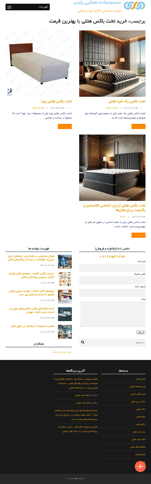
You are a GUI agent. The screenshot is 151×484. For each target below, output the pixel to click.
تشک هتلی (140, 409)
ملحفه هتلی (140, 455)
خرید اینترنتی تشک (62, 352)
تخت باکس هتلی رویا (56, 102)
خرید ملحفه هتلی (76, 388)
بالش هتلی (140, 379)
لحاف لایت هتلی (138, 439)
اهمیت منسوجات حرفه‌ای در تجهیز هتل (32, 326)
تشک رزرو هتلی (138, 402)
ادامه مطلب (138, 126)
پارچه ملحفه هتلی (137, 387)
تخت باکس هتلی (138, 394)
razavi (115, 108)
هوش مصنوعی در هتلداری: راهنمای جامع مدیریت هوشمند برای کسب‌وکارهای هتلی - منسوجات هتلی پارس (76, 383)
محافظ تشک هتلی (137, 447)
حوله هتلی (140, 417)
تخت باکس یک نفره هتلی (127, 102)
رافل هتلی (140, 424)
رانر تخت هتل (139, 432)
